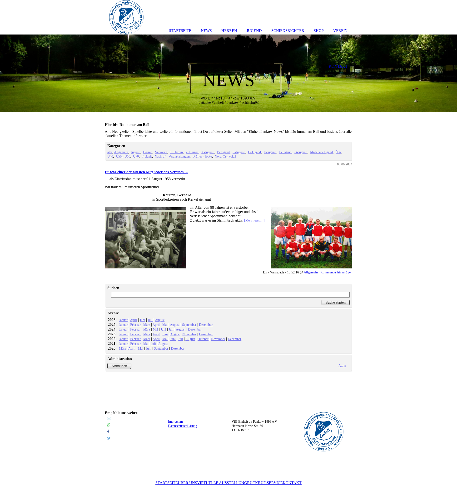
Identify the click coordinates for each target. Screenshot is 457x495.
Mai (165, 325)
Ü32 (338, 152)
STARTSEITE (166, 483)
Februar (135, 325)
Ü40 (110, 156)
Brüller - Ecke (202, 156)
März (146, 325)
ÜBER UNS (187, 483)
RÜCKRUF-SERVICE (265, 483)
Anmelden (119, 366)
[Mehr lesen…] (254, 220)
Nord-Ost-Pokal (225, 156)
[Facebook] (108, 432)
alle (109, 152)
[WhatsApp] (108, 425)
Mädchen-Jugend (321, 152)
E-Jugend (270, 152)
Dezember (206, 325)
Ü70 (136, 156)
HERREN (229, 31)
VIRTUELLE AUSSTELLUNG (222, 483)
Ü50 (119, 156)
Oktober (203, 339)
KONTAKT (292, 483)
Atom (342, 365)
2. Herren (192, 152)
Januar (123, 320)
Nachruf (160, 156)
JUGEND (254, 31)
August (159, 320)
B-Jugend (223, 152)
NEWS (206, 31)
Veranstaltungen (179, 156)
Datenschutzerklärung (182, 426)
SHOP (319, 31)
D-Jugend (254, 152)
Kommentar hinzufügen (336, 272)
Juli (150, 320)
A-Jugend (207, 152)
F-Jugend (285, 152)
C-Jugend (239, 152)
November (189, 334)
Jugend (135, 152)
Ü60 (127, 156)
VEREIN (340, 31)
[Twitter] (109, 438)
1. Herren (176, 152)
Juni (142, 320)
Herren (147, 152)
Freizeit (147, 156)
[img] (228, 73)
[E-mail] (109, 418)
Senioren (161, 152)
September (189, 325)
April (133, 320)
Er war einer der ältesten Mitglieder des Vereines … (146, 172)
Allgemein (121, 152)
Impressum (175, 421)
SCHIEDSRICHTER (287, 31)
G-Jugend (300, 152)
